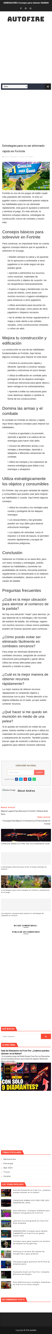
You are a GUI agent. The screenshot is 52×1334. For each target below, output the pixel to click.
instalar (7, 1176)
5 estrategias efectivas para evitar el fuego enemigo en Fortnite (24, 868)
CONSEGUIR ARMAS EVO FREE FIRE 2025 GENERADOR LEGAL (25, 844)
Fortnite (30, 157)
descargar (9, 1163)
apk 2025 (8, 1168)
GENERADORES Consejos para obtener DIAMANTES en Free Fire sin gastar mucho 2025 (30, 1233)
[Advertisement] (26, 54)
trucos (7, 1172)
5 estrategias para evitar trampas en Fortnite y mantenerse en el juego (25, 891)
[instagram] (26, 8)
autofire (26, 19)
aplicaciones (10, 1159)
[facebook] (21, 8)
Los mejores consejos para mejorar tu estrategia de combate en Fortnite (22, 914)
